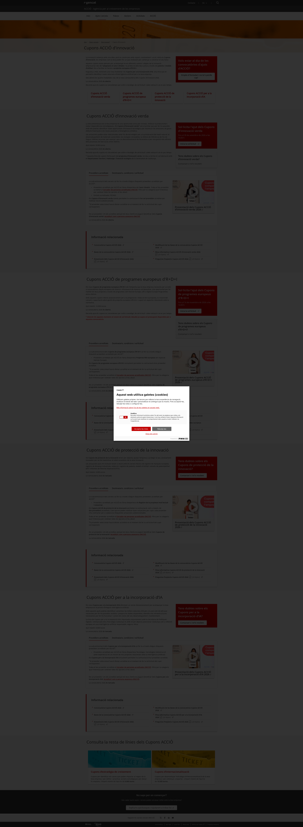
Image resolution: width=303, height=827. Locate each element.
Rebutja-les (161, 429)
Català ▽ (120, 390)
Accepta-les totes (141, 429)
